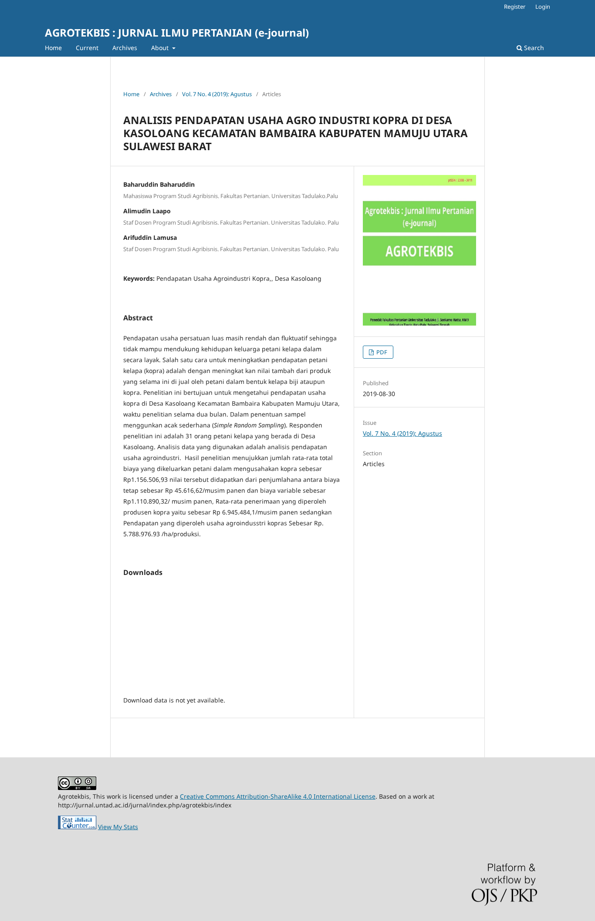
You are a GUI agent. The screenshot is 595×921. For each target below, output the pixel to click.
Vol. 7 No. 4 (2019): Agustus (217, 94)
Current (87, 48)
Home (53, 48)
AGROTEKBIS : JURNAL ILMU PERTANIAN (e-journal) (177, 32)
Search (533, 48)
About (160, 48)
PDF (381, 352)
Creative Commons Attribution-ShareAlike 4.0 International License (277, 796)
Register (514, 6)
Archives (124, 48)
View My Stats (118, 827)
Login (542, 6)
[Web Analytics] (77, 827)
